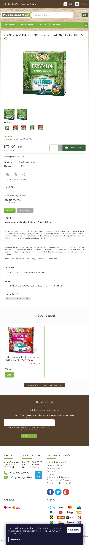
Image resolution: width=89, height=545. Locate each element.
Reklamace (52, 471)
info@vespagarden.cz (22, 477)
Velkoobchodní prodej (58, 477)
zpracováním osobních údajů (36, 428)
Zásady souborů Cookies (58, 480)
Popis (9, 210)
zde (19, 533)
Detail (9, 375)
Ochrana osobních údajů (59, 483)
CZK (71, 4)
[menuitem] (9, 25)
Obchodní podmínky (57, 462)
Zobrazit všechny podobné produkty (44, 385)
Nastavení (15, 539)
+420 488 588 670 (9, 4)
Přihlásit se (29, 436)
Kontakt (51, 474)
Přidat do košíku (76, 148)
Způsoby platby (54, 465)
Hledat (75, 15)
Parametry (25, 210)
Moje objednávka (28, 4)
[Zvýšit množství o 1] (60, 146)
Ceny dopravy (53, 468)
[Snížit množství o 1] (60, 149)
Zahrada (10, 187)
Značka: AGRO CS (27, 162)
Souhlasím (73, 530)
